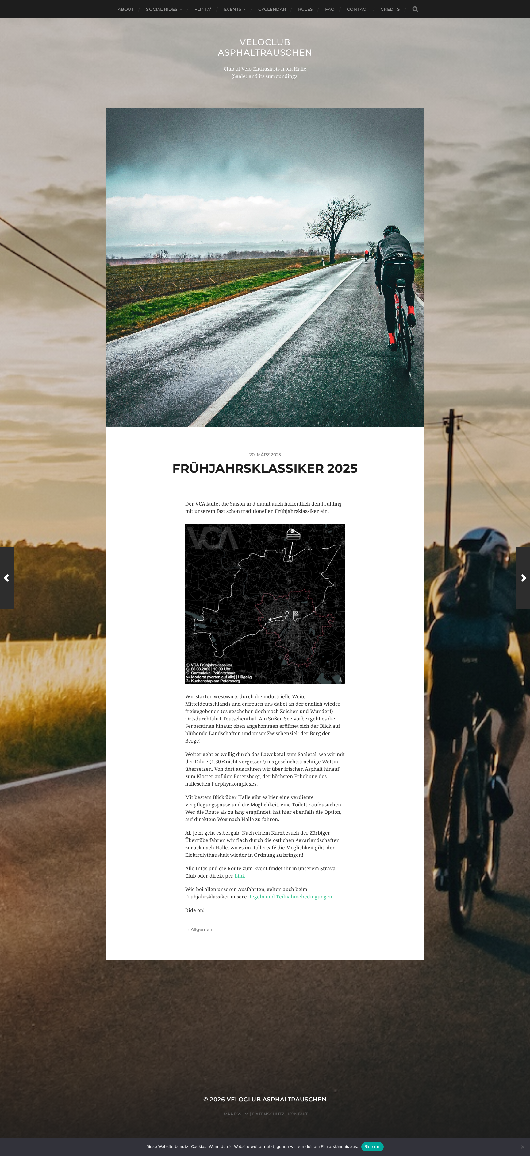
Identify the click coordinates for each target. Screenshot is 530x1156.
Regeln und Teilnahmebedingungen (290, 897)
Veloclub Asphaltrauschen (265, 47)
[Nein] (522, 1147)
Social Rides (162, 9)
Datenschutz (268, 1113)
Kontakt (298, 1113)
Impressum (235, 1113)
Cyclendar (272, 9)
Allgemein (202, 929)
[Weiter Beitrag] (523, 578)
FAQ (330, 9)
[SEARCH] (415, 9)
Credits (390, 9)
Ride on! (372, 1146)
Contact (357, 9)
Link (240, 876)
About (126, 9)
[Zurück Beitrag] (7, 578)
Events (232, 9)
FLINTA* (203, 9)
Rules (305, 9)
